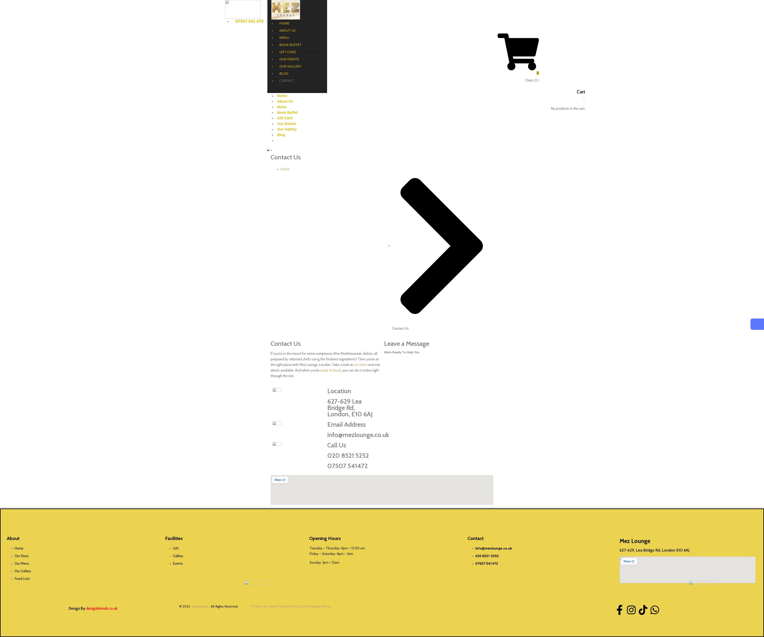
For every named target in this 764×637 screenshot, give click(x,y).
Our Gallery (290, 66)
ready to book (330, 370)
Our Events (289, 59)
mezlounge (199, 606)
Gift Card (287, 52)
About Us (287, 30)
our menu (360, 365)
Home (284, 23)
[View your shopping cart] (518, 51)
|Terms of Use (297, 606)
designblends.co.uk (101, 608)
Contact (286, 80)
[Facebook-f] (620, 610)
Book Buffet (290, 44)
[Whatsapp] (655, 610)
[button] (584, 99)
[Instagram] (631, 610)
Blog (283, 73)
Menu (284, 37)
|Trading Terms (319, 606)
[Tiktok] (643, 610)
